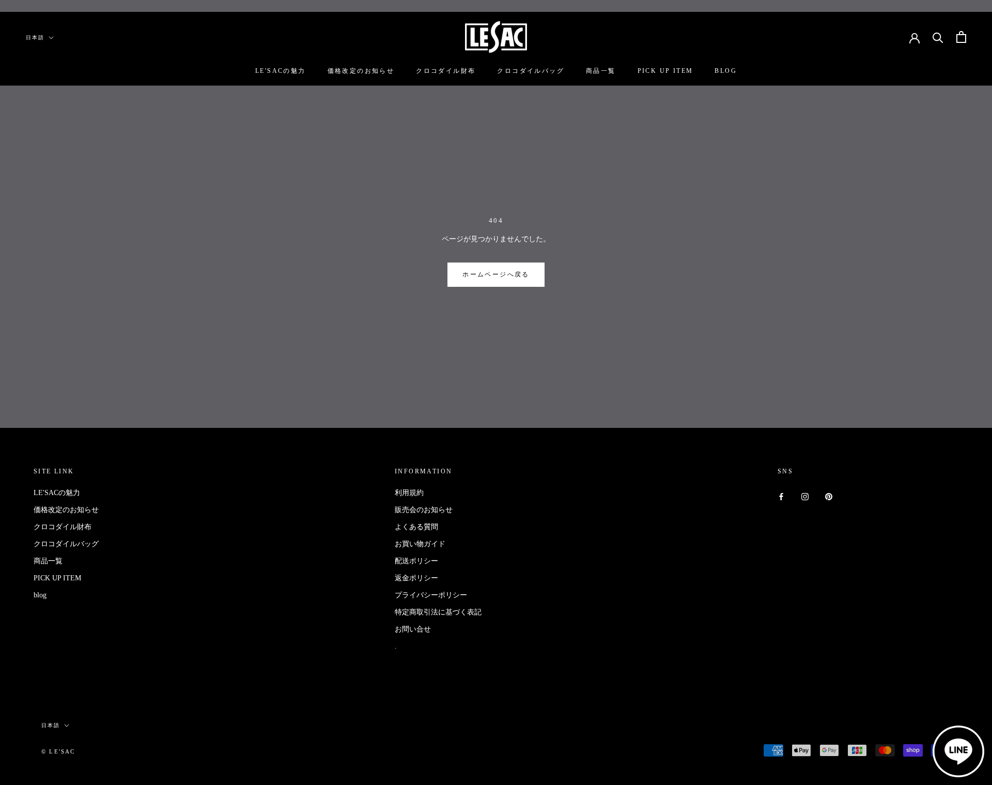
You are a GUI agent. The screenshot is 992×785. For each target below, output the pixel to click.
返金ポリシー (416, 578)
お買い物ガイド (420, 544)
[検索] (938, 37)
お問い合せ (413, 629)
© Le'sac (58, 751)
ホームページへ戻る (496, 274)
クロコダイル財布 (445, 70)
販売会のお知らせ (424, 510)
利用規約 (409, 493)
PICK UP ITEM (665, 70)
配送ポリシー (416, 561)
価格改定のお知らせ (361, 70)
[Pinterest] (828, 496)
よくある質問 (416, 527)
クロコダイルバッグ (530, 70)
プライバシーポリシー (431, 595)
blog (726, 70)
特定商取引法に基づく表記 (438, 612)
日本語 (35, 37)
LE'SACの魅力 (280, 70)
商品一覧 (601, 70)
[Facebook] (781, 496)
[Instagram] (805, 496)
